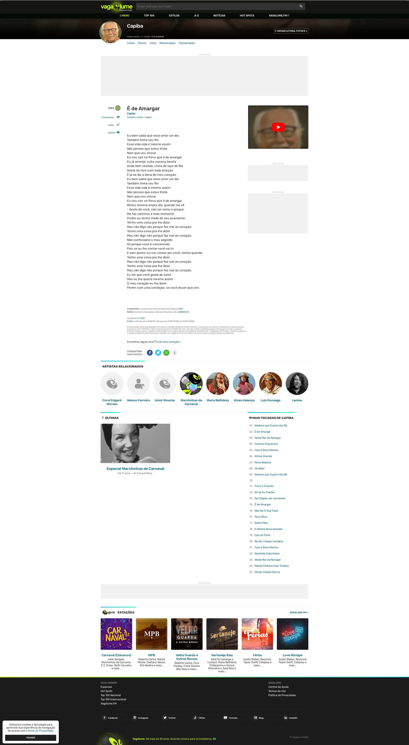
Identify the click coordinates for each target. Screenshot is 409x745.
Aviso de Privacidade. (41, 730)
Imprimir (112, 132)
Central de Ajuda (278, 686)
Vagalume (117, 6)
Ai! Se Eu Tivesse (265, 492)
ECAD (130, 321)
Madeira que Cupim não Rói (271, 425)
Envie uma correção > (168, 341)
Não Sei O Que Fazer (266, 510)
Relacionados (167, 43)
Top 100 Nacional (111, 695)
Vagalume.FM (278, 15)
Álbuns (142, 43)
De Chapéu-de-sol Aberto (270, 498)
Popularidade (187, 43)
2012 (142, 318)
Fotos (153, 43)
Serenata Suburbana (267, 553)
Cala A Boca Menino (266, 450)
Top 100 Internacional (113, 699)
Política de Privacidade (282, 695)
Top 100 (149, 15)
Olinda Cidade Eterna (267, 572)
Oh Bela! (259, 468)
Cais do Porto (262, 535)
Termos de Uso (277, 691)
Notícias (219, 15)
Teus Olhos (261, 516)
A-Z (196, 15)
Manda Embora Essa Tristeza (272, 565)
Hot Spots (247, 15)
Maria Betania (263, 462)
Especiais (106, 686)
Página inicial (133, 37)
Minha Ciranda (263, 456)
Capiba (135, 26)
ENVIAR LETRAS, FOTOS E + (292, 31)
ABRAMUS (183, 312)
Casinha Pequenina (266, 443)
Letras (131, 43)
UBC (181, 309)
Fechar (31, 738)
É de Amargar (263, 431)
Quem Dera (261, 522)
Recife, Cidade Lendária (269, 541)
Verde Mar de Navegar (268, 437)
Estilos (174, 15)
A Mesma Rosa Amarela (268, 529)
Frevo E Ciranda (264, 486)
